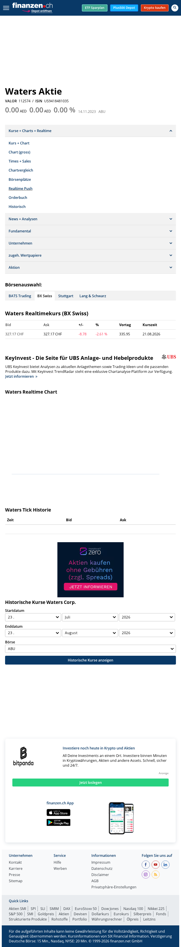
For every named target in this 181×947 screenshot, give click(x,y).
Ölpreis (133, 919)
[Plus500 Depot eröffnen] (37, 10)
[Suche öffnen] (174, 7)
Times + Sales (20, 161)
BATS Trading (20, 295)
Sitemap (16, 881)
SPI (33, 908)
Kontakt (15, 863)
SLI (42, 908)
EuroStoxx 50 (86, 908)
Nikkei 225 (156, 908)
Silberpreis (142, 914)
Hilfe (57, 863)
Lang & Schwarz (92, 295)
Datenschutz (101, 869)
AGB (94, 881)
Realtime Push (20, 188)
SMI (30, 914)
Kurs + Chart (19, 143)
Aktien (64, 914)
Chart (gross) (19, 152)
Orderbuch (18, 197)
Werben (60, 869)
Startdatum (14, 610)
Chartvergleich (21, 170)
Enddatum (14, 626)
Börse (10, 642)
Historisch (17, 206)
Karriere (16, 869)
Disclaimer (100, 875)
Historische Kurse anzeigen (90, 660)
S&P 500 (16, 914)
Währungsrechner (107, 919)
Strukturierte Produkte (28, 919)
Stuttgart (65, 295)
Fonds (161, 914)
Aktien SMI (17, 908)
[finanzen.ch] (32, 5)
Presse (14, 875)
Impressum (100, 863)
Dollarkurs (100, 914)
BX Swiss (44, 295)
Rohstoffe (59, 919)
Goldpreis (46, 914)
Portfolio (79, 919)
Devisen (80, 914)
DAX (66, 908)
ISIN (38, 101)
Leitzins (149, 919)
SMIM (54, 908)
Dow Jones (110, 908)
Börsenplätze (20, 179)
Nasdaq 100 (133, 908)
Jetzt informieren (19, 376)
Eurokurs (121, 914)
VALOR (11, 101)
